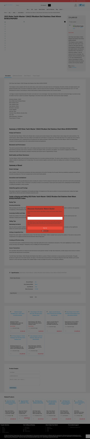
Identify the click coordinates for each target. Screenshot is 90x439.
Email (28, 215)
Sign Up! (45, 228)
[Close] (63, 207)
